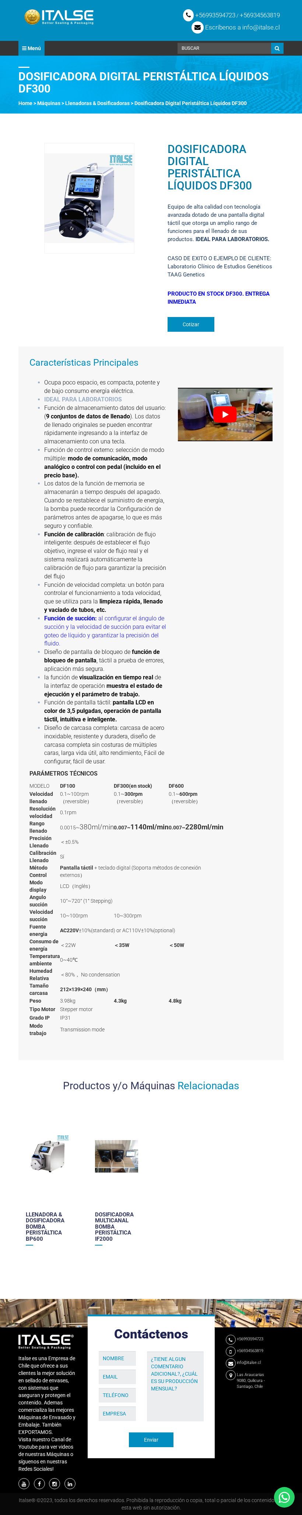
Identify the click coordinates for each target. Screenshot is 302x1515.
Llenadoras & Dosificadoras (97, 103)
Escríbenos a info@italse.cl (242, 27)
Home (25, 103)
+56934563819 (260, 15)
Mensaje (157, 1346)
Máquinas (48, 103)
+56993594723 (214, 15)
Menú (34, 48)
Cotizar (191, 324)
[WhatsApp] (284, 1497)
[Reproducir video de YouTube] (225, 414)
